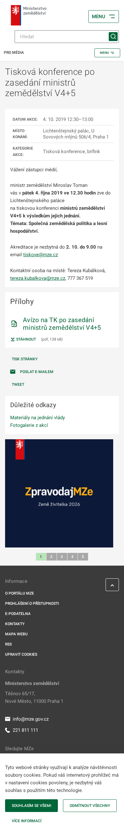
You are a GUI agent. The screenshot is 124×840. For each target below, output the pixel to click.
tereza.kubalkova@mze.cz (37, 278)
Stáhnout (25, 339)
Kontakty (14, 624)
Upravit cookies (21, 654)
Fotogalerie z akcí (29, 425)
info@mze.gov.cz (31, 719)
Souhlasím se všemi (31, 805)
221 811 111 (25, 730)
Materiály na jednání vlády (37, 417)
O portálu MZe (19, 593)
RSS (8, 644)
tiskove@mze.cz (40, 255)
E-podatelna (18, 613)
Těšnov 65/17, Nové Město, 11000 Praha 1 (34, 697)
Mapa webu (16, 634)
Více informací (26, 821)
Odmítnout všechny (90, 805)
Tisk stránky (25, 359)
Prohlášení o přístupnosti (32, 603)
